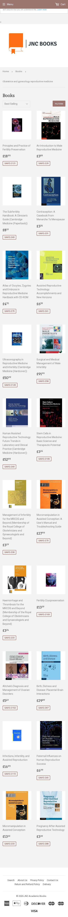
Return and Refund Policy (27, 884)
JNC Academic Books (35, 896)
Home (6, 71)
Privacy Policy (37, 880)
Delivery (47, 884)
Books (19, 71)
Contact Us (52, 880)
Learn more (42, 9)
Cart (62, 4)
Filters (59, 103)
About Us (22, 880)
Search (10, 880)
